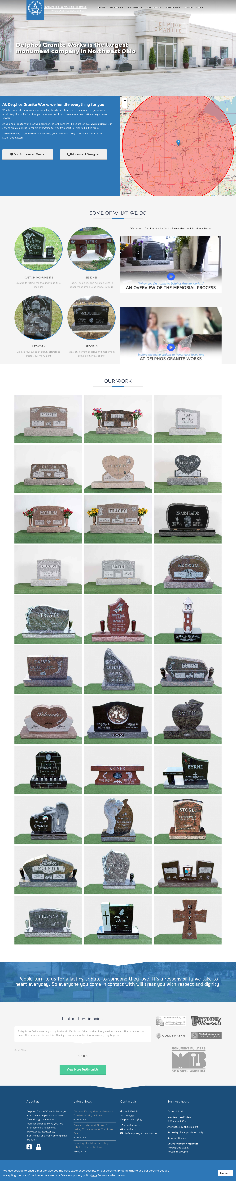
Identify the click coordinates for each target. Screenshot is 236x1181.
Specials (153, 7)
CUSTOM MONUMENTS (38, 277)
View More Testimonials (83, 1073)
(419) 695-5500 (131, 1129)
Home (101, 7)
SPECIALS (91, 346)
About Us (172, 7)
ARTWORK (38, 346)
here (94, 1175)
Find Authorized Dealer (29, 154)
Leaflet (213, 195)
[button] (178, 142)
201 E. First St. (130, 1115)
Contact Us (193, 7)
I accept (225, 1173)
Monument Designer (85, 154)
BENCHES (91, 277)
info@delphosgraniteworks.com (141, 1137)
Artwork (134, 7)
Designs (115, 7)
